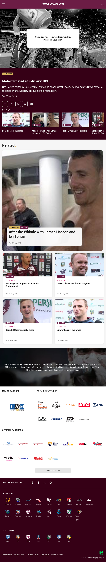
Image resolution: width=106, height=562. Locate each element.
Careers (30, 555)
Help (37, 555)
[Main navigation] (3, 4)
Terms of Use (7, 555)
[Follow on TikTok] (32, 482)
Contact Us (45, 555)
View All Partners (53, 470)
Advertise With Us (57, 555)
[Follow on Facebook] (38, 482)
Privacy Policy (19, 555)
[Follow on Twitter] (44, 482)
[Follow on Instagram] (51, 482)
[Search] (102, 4)
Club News (7, 74)
